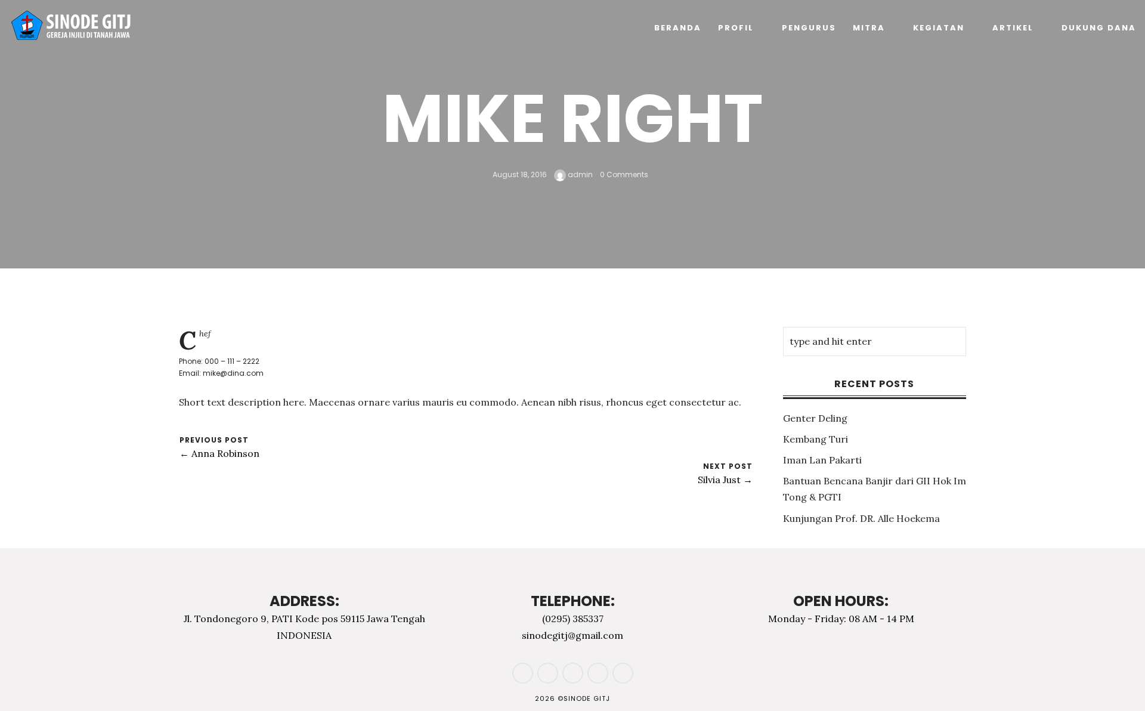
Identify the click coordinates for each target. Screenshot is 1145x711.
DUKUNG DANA (1099, 27)
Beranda (677, 27)
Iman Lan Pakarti (822, 460)
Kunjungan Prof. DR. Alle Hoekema (861, 518)
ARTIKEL (1012, 27)
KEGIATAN (938, 27)
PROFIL (736, 27)
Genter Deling (815, 418)
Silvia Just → (725, 480)
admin (579, 174)
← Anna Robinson (219, 453)
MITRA (869, 27)
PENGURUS (809, 27)
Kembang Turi (815, 439)
